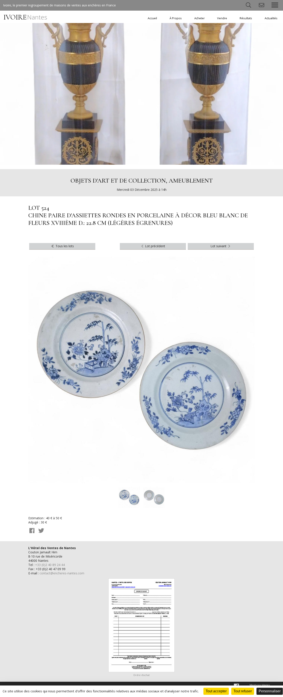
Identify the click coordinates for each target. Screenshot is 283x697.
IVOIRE (25, 17)
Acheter (199, 18)
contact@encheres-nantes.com (62, 573)
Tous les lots (64, 246)
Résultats (246, 18)
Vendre (222, 18)
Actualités (271, 18)
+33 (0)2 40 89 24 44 (50, 565)
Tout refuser (242, 691)
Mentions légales (260, 685)
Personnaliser (270, 691)
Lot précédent (154, 246)
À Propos (176, 18)
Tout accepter (216, 691)
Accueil (152, 18)
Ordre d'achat (141, 675)
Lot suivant (218, 246)
